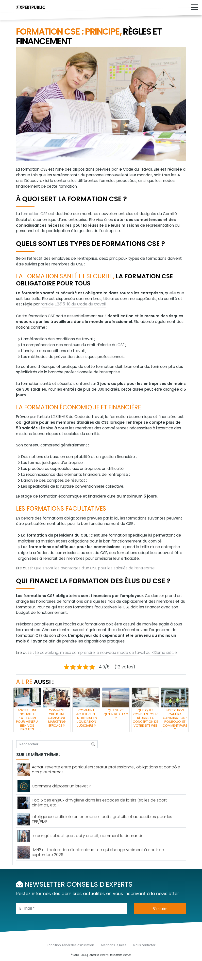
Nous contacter (144, 944)
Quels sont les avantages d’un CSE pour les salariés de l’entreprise (94, 568)
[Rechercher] (93, 744)
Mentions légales (113, 944)
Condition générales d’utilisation (70, 944)
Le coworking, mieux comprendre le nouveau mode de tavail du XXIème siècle (106, 652)
